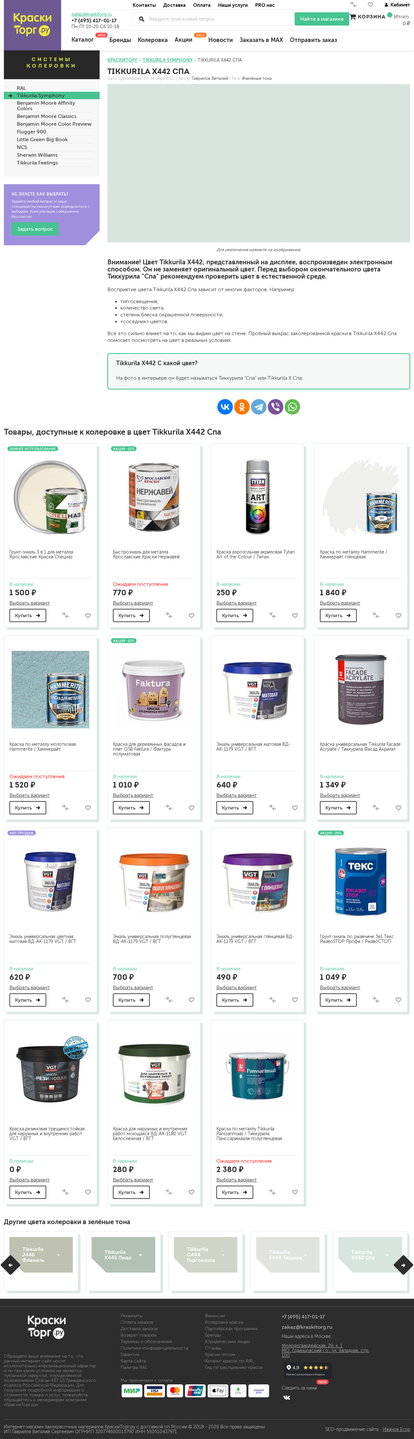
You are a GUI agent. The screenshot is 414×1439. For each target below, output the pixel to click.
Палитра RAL (134, 1367)
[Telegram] (259, 407)
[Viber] (275, 407)
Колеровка (153, 40)
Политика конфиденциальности (154, 1348)
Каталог (87, 38)
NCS (22, 147)
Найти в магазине (322, 19)
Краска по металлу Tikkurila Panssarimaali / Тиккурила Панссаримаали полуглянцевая (249, 1134)
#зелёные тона (257, 78)
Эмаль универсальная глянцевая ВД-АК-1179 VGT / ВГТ (255, 939)
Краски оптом (220, 1354)
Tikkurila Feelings (37, 162)
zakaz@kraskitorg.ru (91, 14)
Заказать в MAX (261, 40)
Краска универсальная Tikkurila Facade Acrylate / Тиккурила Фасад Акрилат (360, 747)
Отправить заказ (313, 40)
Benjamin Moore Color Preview (54, 124)
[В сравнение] (65, 615)
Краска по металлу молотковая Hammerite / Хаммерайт (42, 747)
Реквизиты (132, 1315)
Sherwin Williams (37, 155)
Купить (24, 615)
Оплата (202, 5)
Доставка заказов (139, 1328)
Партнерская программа (231, 1328)
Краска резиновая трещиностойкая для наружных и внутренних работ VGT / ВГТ (47, 1134)
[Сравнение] (353, 6)
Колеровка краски (224, 1322)
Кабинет (400, 4)
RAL (21, 88)
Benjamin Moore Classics (46, 116)
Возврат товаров (139, 1335)
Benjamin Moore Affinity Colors (46, 105)
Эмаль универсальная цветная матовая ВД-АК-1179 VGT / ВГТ (42, 939)
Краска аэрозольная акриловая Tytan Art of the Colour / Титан (255, 554)
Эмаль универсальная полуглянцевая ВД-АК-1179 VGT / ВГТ (152, 939)
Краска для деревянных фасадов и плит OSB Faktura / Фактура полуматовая (149, 749)
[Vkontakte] (286, 1397)
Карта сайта (133, 1361)
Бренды (120, 40)
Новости (220, 40)
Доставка (174, 5)
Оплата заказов (137, 1322)
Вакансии (215, 1315)
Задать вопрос (35, 229)
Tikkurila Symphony (41, 95)
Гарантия (130, 1354)
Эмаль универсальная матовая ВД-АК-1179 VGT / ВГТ (253, 747)
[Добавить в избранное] (88, 615)
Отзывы (213, 1348)
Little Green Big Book (42, 139)
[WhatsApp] (292, 407)
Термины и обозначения (146, 1341)
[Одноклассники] (242, 407)
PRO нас (265, 5)
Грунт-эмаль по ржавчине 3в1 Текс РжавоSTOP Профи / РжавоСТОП (357, 939)
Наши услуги (233, 5)
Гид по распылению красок (234, 1367)
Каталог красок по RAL (229, 1361)
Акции (188, 38)
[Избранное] (370, 6)
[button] (10, 1264)
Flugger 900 (31, 131)
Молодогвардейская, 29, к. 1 (312, 1345)
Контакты (144, 5)
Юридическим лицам (227, 1341)
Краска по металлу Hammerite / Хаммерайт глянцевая (353, 554)
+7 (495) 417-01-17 (94, 20)
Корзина (371, 16)
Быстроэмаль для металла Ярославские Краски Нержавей (146, 554)
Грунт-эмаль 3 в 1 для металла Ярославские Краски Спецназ (41, 554)
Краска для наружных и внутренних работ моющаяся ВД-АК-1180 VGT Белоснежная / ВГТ (150, 1134)
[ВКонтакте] (225, 407)
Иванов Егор (396, 1429)
